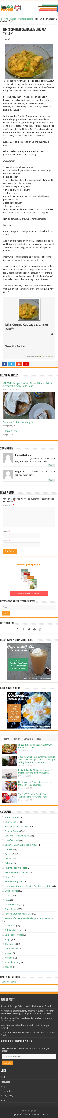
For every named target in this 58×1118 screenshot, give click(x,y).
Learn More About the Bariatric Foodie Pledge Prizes (29, 886)
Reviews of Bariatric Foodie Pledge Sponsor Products (29, 918)
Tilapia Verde (10, 431)
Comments (28, 739)
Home (5, 19)
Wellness (8, 958)
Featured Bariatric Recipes (16, 872)
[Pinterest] (34, 629)
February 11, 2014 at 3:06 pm (43, 471)
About (3, 1100)
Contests (9, 849)
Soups (7, 939)
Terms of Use (6, 1091)
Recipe (13, 19)
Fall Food (9, 863)
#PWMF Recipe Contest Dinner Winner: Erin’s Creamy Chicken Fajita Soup (27, 384)
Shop (3, 1086)
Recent (6, 739)
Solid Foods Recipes (14, 935)
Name (6, 531)
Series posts (10, 925)
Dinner (8, 858)
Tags (39, 739)
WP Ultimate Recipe (45, 356)
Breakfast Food (12, 840)
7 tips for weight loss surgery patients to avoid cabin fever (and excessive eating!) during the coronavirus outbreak (36, 759)
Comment (8, 505)
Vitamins (8, 953)
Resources (5, 1082)
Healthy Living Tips (13, 881)
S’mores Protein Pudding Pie (18, 422)
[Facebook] (23, 629)
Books (3, 1077)
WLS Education (11, 962)
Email (6, 541)
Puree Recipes (11, 909)
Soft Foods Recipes (13, 930)
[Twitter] (29, 629)
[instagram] (39, 629)
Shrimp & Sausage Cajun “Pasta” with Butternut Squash (26, 1006)
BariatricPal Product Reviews (18, 836)
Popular (16, 739)
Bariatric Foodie (9, 982)
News (7, 900)
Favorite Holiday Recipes (16, 868)
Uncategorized (11, 948)
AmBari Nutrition (12, 817)
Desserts (8, 854)
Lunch (7, 895)
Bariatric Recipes (25, 19)
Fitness (8, 877)
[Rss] (18, 629)
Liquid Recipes (11, 891)
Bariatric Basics (11, 822)
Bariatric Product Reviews (16, 826)
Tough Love (10, 944)
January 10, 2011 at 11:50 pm (43, 458)
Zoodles (8, 967)
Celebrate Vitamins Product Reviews (21, 845)
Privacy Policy (7, 1095)
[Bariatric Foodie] (29, 7)
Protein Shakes (11, 904)
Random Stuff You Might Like (18, 914)
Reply (51, 465)
